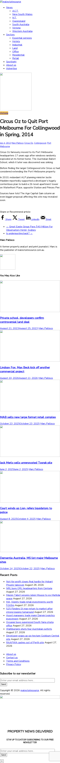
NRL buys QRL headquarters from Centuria (29, 588)
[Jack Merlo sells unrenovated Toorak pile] (30, 456)
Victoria (16, 28)
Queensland (18, 21)
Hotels (16, 41)
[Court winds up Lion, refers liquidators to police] (30, 501)
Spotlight (11, 61)
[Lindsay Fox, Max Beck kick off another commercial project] (30, 360)
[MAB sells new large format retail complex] (30, 410)
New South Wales (22, 14)
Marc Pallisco (18, 143)
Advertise (11, 68)
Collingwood (40, 143)
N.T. (14, 17)
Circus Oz (28, 143)
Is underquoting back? (19, 233)
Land (15, 48)
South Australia (20, 24)
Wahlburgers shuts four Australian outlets (29, 629)
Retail (15, 58)
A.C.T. (15, 11)
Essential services (22, 38)
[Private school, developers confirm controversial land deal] (30, 311)
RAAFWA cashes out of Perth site (25, 642)
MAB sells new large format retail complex (28, 417)
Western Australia (22, 31)
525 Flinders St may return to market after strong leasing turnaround (29, 610)
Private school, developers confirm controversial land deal (22, 320)
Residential (18, 55)
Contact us (12, 657)
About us (11, 65)
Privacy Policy (13, 664)
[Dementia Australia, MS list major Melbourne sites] (30, 551)
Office (15, 51)
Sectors (10, 34)
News (9, 7)
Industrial (17, 44)
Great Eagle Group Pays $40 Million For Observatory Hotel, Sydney (29, 228)
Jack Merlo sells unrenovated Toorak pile (26, 463)
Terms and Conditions (18, 661)
